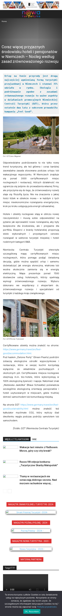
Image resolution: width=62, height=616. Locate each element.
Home (4, 21)
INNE (34, 439)
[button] (5, 14)
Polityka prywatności (46, 607)
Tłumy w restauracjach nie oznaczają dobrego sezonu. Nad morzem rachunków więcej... (38, 480)
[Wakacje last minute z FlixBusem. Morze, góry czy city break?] (10, 451)
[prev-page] (5, 491)
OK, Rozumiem (32, 611)
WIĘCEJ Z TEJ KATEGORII (17, 439)
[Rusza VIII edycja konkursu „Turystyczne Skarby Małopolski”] (10, 465)
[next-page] (10, 491)
